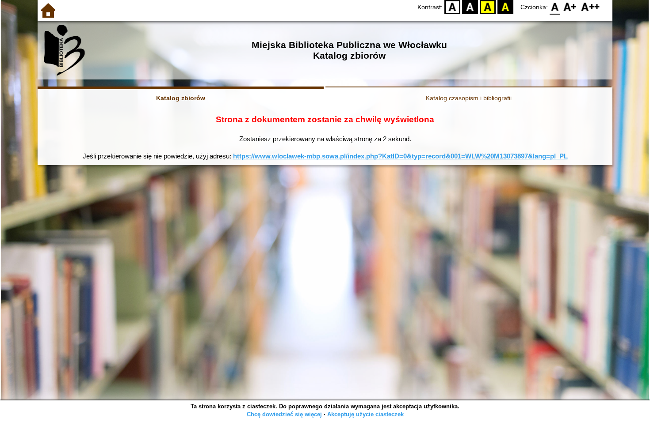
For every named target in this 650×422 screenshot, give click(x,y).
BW (470, 7)
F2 (590, 7)
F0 (555, 7)
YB (488, 7)
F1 (570, 7)
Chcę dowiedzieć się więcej (284, 414)
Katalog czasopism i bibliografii (469, 98)
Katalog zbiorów (180, 98)
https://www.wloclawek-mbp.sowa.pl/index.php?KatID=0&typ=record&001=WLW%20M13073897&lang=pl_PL (400, 156)
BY (505, 7)
